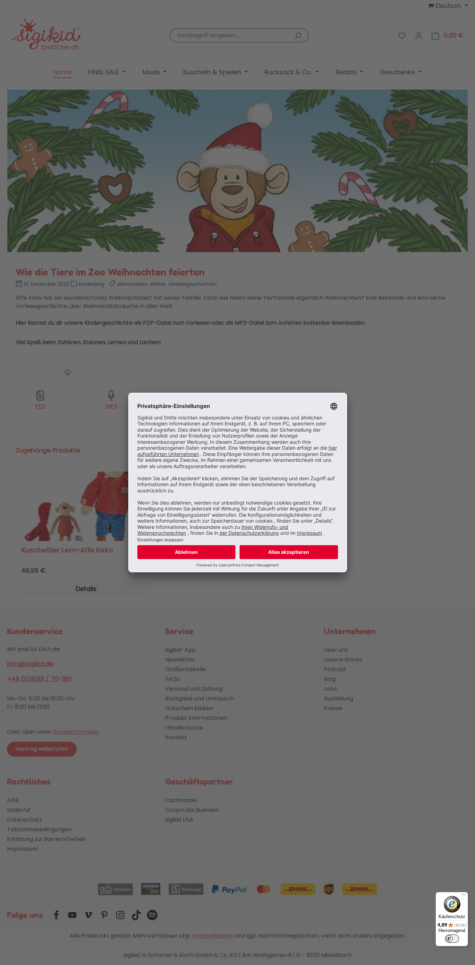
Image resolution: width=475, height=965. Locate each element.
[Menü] (464, 896)
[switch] (452, 938)
